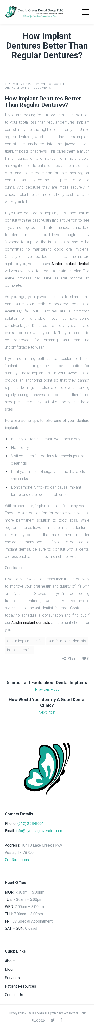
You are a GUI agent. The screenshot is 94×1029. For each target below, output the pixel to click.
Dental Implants (17, 87)
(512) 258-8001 (30, 823)
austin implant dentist (25, 641)
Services (12, 978)
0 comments (42, 87)
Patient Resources (20, 986)
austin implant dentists (67, 641)
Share (73, 659)
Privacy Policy (17, 1013)
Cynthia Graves (51, 84)
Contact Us (14, 994)
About (10, 961)
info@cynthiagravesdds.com (39, 831)
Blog (9, 969)
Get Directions (17, 859)
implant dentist (19, 650)
